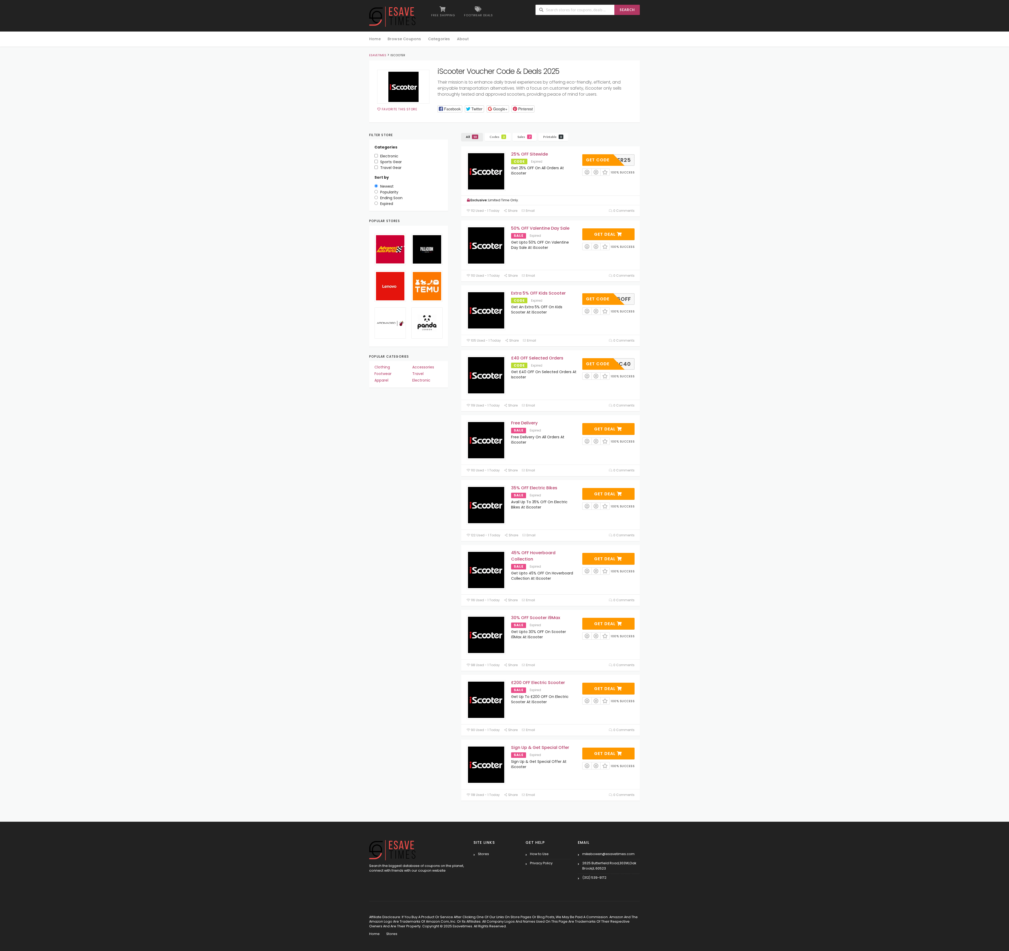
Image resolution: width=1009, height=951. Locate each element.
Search (627, 10)
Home (375, 39)
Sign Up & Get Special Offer (540, 747)
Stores (483, 854)
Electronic (421, 380)
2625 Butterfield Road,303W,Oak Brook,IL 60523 (609, 866)
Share (512, 210)
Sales (523, 137)
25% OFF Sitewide (529, 154)
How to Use (539, 854)
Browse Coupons (404, 39)
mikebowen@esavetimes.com (608, 854)
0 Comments (623, 210)
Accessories (423, 367)
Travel (418, 373)
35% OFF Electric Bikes (534, 488)
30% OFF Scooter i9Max (535, 618)
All (471, 137)
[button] (449, 108)
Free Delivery (524, 423)
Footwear (383, 373)
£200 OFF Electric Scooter (538, 683)
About (463, 39)
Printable (552, 137)
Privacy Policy (541, 863)
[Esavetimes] (392, 16)
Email (530, 210)
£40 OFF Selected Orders (537, 358)
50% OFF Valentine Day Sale (540, 228)
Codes (497, 137)
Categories (439, 39)
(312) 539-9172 (594, 877)
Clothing (382, 367)
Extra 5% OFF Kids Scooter (538, 293)
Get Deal (605, 234)
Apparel (381, 380)
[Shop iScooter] (403, 87)
